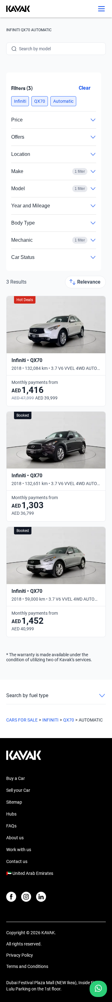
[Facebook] (11, 897)
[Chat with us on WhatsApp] (98, 989)
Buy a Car (15, 778)
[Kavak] (15, 9)
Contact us (16, 861)
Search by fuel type (27, 695)
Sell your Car (18, 790)
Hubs (11, 813)
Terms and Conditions (27, 966)
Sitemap (14, 802)
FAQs (11, 825)
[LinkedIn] (41, 897)
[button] (20, 101)
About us (15, 837)
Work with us (18, 849)
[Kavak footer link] (23, 758)
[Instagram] (26, 897)
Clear (85, 88)
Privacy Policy (19, 955)
